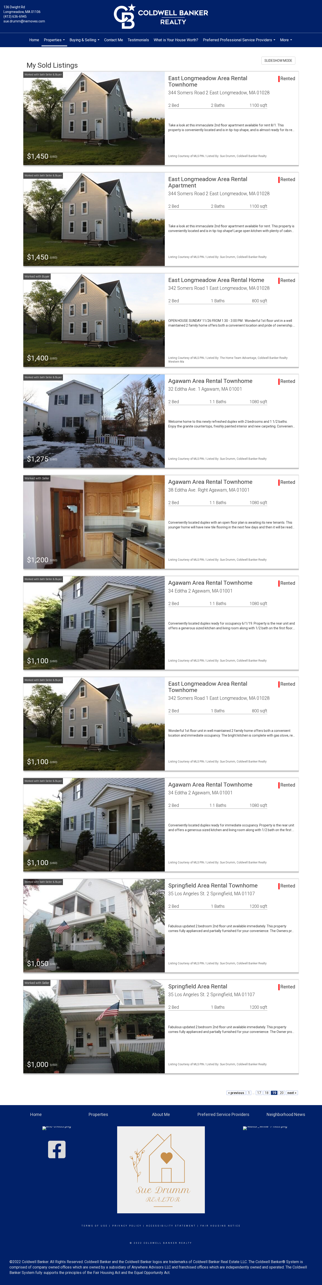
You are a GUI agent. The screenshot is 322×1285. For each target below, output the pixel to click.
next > (292, 1093)
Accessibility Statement (171, 1226)
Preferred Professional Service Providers (240, 42)
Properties (55, 42)
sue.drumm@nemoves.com (24, 21)
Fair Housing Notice (220, 1226)
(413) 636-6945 (15, 16)
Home (34, 40)
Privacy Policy (127, 1226)
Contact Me (113, 40)
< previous (236, 1093)
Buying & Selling (85, 42)
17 (259, 1093)
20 (282, 1093)
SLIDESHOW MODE (278, 60)
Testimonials (138, 40)
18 (266, 1093)
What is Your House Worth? (176, 40)
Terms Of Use (95, 1226)
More (286, 42)
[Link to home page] (161, 16)
